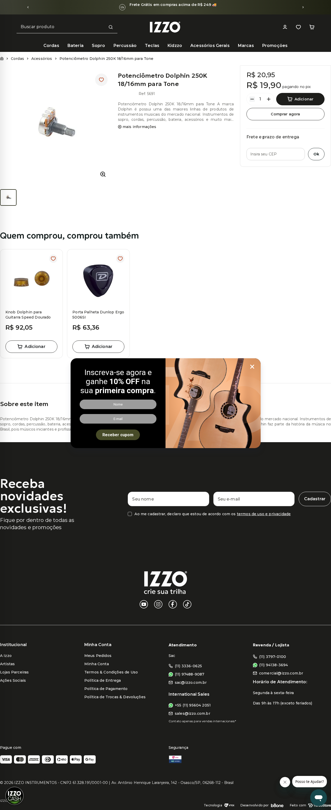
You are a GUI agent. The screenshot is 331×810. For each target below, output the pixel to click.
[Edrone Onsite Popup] (165, 405)
